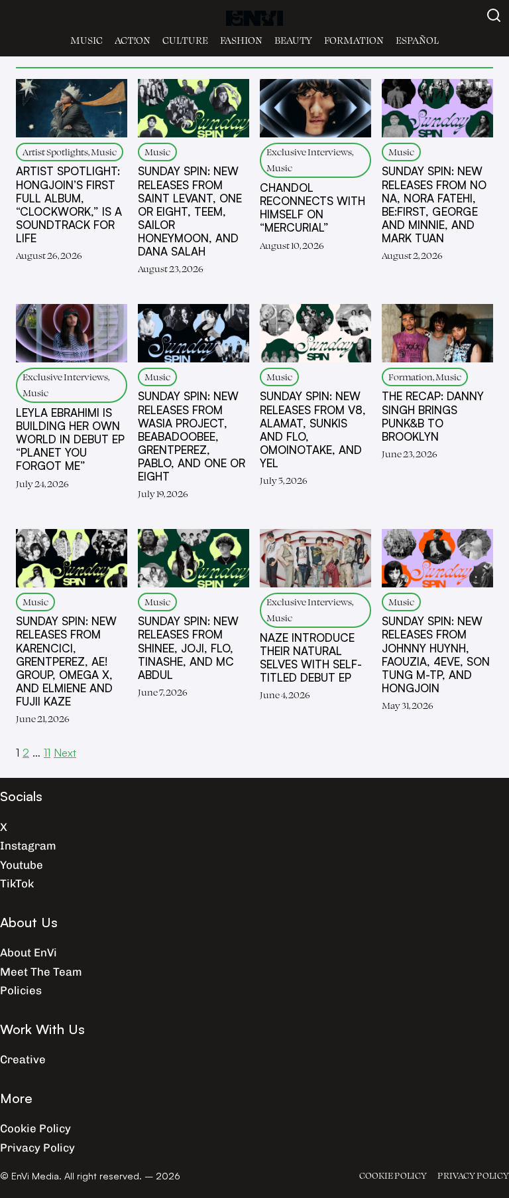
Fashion (241, 40)
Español (417, 40)
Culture (185, 40)
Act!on (132, 40)
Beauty (293, 40)
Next (65, 752)
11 (47, 752)
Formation (354, 40)
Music (86, 40)
